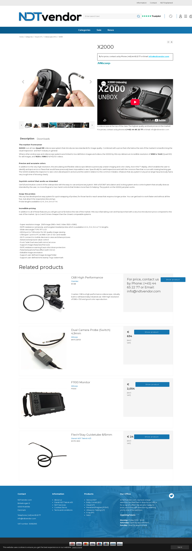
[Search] (112, 16)
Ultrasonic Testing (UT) (95, 510)
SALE (88, 515)
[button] (168, 42)
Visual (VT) (90, 505)
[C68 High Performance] (44, 298)
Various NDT (91, 500)
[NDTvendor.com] (50, 16)
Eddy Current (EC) (93, 502)
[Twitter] (170, 16)
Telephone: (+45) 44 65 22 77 (29, 515)
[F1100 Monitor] (44, 403)
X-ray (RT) (90, 512)
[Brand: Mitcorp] (103, 68)
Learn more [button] (77, 547)
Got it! (180, 547)
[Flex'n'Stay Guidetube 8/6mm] (44, 455)
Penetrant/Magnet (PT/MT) (97, 507)
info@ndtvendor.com (159, 56)
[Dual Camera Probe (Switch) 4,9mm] (44, 351)
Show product (173, 280)
